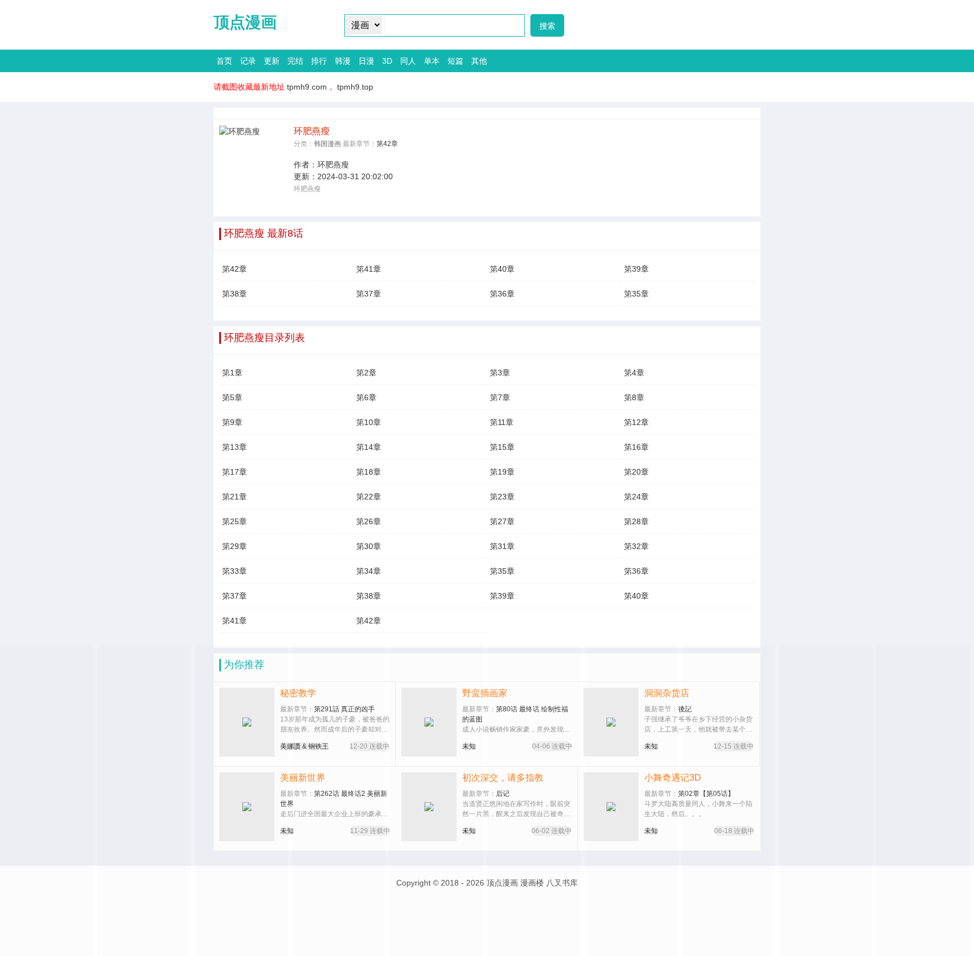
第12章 (636, 422)
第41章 (368, 268)
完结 (295, 60)
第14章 (368, 447)
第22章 (368, 496)
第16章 (636, 447)
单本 (432, 60)
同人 (408, 60)
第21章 (234, 496)
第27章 (502, 521)
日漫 (366, 60)
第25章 (234, 521)
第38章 (234, 293)
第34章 (368, 571)
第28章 (636, 521)
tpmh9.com (307, 86)
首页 (224, 60)
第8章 (634, 397)
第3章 (500, 372)
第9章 (232, 422)
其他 (479, 60)
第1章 (232, 372)
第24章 (636, 496)
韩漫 (343, 60)
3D (387, 60)
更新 (272, 60)
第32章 (636, 546)
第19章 (502, 471)
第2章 (366, 372)
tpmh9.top (355, 86)
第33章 (234, 571)
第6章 (366, 397)
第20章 (636, 471)
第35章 (636, 293)
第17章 (234, 471)
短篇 (455, 60)
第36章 (502, 293)
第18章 (368, 471)
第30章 (368, 546)
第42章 (387, 144)
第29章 (234, 546)
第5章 (232, 397)
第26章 (368, 521)
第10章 (368, 422)
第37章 (368, 293)
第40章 (502, 268)
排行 (319, 60)
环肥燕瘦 (333, 164)
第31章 (502, 546)
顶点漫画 (245, 22)
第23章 (502, 496)
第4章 (634, 372)
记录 (248, 60)
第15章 (502, 447)
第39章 (636, 268)
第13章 (234, 447)
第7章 (500, 397)
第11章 (501, 422)
